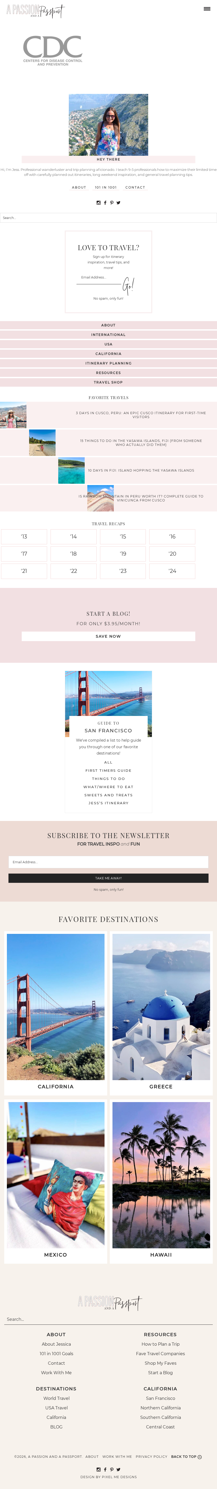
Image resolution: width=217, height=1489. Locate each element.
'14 (73, 536)
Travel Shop (108, 382)
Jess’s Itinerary (109, 803)
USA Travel (56, 1407)
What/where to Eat (108, 787)
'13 (24, 536)
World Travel (56, 1398)
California (109, 354)
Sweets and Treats (108, 795)
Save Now (108, 636)
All (108, 762)
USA (109, 344)
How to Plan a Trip (161, 1344)
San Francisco (160, 1398)
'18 (73, 554)
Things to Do (108, 779)
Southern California (160, 1417)
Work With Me (56, 1372)
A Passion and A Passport (34, 9)
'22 (73, 571)
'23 (122, 571)
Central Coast (160, 1426)
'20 (172, 554)
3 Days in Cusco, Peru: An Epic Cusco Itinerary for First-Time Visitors (141, 415)
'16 (172, 536)
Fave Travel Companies (160, 1353)
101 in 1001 (106, 187)
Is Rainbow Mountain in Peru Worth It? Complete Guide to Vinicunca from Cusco (141, 498)
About (79, 187)
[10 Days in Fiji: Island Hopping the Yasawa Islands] (72, 471)
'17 (24, 554)
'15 (123, 536)
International (108, 335)
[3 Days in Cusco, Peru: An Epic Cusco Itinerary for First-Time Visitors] (14, 416)
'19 (123, 554)
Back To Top (184, 1457)
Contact (135, 187)
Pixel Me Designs (119, 1477)
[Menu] (206, 8)
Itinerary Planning (108, 363)
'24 (172, 571)
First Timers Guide (108, 770)
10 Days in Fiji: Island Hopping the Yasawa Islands (141, 470)
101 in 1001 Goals (56, 1353)
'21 (24, 571)
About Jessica (56, 1344)
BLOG (56, 1426)
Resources (108, 373)
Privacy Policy (152, 1457)
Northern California (161, 1407)
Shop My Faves (161, 1363)
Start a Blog (160, 1372)
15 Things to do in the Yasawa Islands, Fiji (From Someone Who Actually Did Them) (141, 442)
